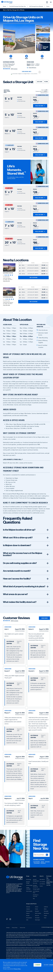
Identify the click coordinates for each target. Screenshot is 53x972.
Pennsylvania (29, 917)
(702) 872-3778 (6, 281)
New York (37, 915)
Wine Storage (29, 891)
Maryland (37, 911)
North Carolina (38, 913)
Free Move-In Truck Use (35, 895)
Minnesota (46, 911)
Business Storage (28, 882)
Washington (37, 919)
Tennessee (37, 863)
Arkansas (28, 906)
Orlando (47, 861)
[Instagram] (10, 919)
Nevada (27, 915)
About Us (41, 876)
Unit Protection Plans (36, 892)
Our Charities (42, 881)
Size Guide (39, 81)
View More (44, 618)
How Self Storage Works (36, 880)
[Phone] (46, 2)
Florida (36, 909)
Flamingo (32, 388)
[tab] (26, 530)
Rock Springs (40, 388)
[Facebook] (7, 919)
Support (34, 876)
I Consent (37, 965)
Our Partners (42, 883)
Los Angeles (36, 861)
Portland (43, 863)
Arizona (36, 906)
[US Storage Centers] (14, 878)
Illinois (45, 909)
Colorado (28, 909)
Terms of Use (22, 927)
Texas (42, 861)
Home (4, 6)
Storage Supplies (36, 889)
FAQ (34, 898)
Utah (27, 919)
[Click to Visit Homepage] (7, 2)
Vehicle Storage (29, 885)
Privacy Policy (14, 927)
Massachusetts (29, 911)
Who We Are (42, 879)
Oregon (45, 915)
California (46, 906)
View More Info (26, 71)
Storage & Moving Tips (35, 886)
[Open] (51, 2)
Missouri (28, 913)
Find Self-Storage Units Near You (17, 6)
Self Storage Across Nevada (36, 6)
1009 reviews (14, 69)
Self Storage (28, 879)
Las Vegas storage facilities (37, 498)
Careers (41, 886)
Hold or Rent (39, 106)
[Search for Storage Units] (47, 855)
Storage (27, 876)
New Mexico (46, 913)
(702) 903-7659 (6, 305)
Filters (46, 81)
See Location (33, 277)
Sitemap (7, 927)
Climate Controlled (28, 888)
